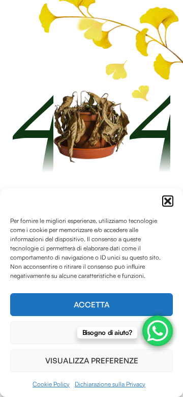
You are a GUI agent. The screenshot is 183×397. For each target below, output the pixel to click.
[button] (168, 201)
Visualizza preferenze (91, 360)
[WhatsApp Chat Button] (157, 331)
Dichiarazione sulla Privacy (110, 384)
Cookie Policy (51, 384)
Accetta (92, 304)
